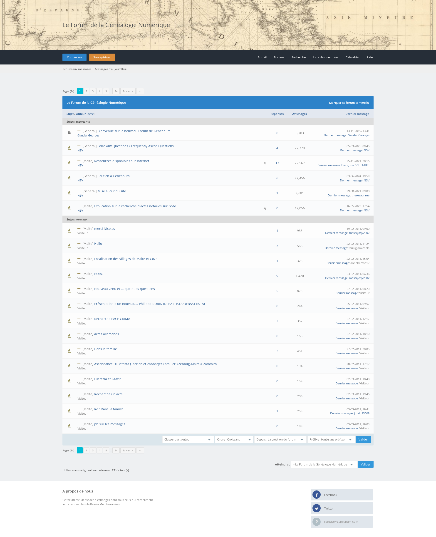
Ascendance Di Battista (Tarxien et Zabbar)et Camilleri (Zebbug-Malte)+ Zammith (155, 364)
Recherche (299, 57)
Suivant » (128, 91)
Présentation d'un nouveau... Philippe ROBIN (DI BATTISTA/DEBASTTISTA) (149, 304)
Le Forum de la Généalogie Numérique (116, 25)
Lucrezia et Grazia (107, 379)
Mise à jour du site (112, 191)
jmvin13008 (361, 413)
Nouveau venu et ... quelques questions (124, 289)
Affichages (299, 114)
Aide (370, 57)
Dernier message (357, 114)
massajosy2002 (359, 233)
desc (90, 114)
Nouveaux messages (77, 69)
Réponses (277, 114)
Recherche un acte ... (110, 394)
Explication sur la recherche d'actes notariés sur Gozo (135, 206)
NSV (80, 150)
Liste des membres (325, 57)
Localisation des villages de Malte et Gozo (125, 259)
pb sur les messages (109, 424)
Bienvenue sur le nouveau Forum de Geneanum (134, 131)
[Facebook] (316, 494)
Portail (262, 57)
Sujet (70, 114)
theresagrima (360, 195)
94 (116, 91)
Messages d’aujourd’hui (110, 69)
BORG (98, 274)
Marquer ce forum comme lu (349, 103)
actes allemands (106, 334)
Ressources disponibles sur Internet (121, 161)
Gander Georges (88, 135)
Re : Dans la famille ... (110, 409)
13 (277, 163)
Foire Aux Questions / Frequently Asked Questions (136, 146)
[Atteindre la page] (140, 91)
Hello (98, 243)
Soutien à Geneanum (114, 176)
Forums (279, 57)
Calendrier (352, 57)
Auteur (81, 114)
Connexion (74, 57)
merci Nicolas (104, 228)
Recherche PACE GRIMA (112, 319)
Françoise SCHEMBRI (355, 165)
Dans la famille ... (107, 349)
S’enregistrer (101, 57)
